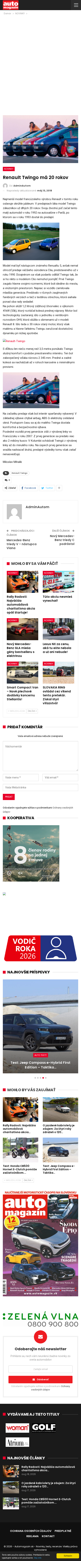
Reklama (32, 1536)
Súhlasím (68, 1555)
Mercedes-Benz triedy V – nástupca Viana (22, 544)
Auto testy (40, 1055)
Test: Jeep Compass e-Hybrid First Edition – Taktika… (40, 1065)
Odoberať (43, 1379)
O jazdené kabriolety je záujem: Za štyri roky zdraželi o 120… (48, 1484)
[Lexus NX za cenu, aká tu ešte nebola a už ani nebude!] (58, 629)
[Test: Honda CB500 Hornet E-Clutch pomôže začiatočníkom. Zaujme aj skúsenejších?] (20, 1150)
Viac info (37, 1557)
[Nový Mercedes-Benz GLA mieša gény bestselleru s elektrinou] (22, 629)
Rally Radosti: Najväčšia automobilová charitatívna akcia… (48, 1468)
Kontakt (48, 1536)
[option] (40, 1028)
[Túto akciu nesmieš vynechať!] (58, 582)
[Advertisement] (40, 57)
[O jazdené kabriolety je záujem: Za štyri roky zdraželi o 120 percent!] (60, 1109)
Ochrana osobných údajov (30, 1531)
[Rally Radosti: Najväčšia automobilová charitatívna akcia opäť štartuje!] (22, 582)
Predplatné (63, 1531)
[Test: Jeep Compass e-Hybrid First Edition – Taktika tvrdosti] (40, 1026)
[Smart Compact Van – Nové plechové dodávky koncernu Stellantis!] (22, 673)
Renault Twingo (20, 473)
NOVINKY (8, 168)
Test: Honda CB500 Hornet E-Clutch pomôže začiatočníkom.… (46, 1500)
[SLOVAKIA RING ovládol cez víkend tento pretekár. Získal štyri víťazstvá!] (58, 673)
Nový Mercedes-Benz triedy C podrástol (62, 540)
